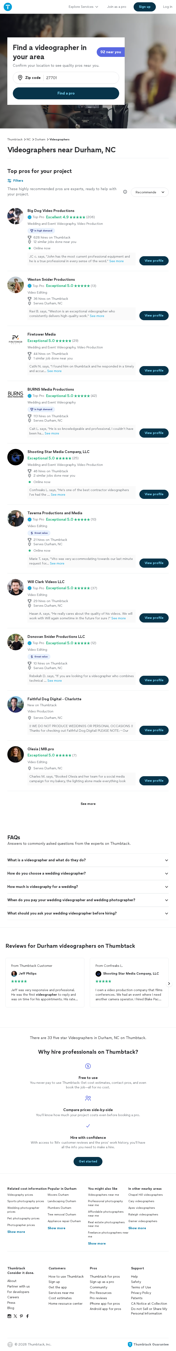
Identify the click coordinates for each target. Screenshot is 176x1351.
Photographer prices (21, 1225)
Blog (10, 1308)
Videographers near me (103, 1194)
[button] (36, 217)
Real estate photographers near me (106, 1224)
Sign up (54, 1282)
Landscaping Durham (62, 1201)
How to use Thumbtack (66, 1277)
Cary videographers (141, 1201)
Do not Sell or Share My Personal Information (149, 1311)
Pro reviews (98, 1298)
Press (11, 1303)
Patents (137, 1298)
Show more (16, 1232)
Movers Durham (58, 1194)
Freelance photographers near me (108, 1234)
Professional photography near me (105, 1203)
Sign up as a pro (102, 1282)
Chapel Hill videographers (145, 1194)
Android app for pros (105, 1309)
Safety (136, 1282)
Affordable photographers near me (106, 1213)
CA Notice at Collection (149, 1304)
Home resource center (65, 1304)
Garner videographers (142, 1221)
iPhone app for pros (105, 1304)
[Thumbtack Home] (8, 7)
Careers (13, 1297)
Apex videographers (141, 1207)
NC (29, 139)
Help (134, 1277)
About (11, 1281)
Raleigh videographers (143, 1214)
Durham (40, 139)
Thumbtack (14, 139)
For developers (18, 1292)
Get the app (58, 1287)
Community (98, 1287)
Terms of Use (141, 1287)
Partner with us (18, 1286)
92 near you (110, 52)
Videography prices (20, 1194)
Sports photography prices (25, 1201)
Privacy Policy (141, 1293)
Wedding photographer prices (23, 1209)
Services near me (61, 1293)
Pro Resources (101, 1293)
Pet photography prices (23, 1218)
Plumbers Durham (59, 1207)
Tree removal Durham (62, 1214)
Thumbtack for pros (105, 1277)
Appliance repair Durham (64, 1221)
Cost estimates (60, 1298)
